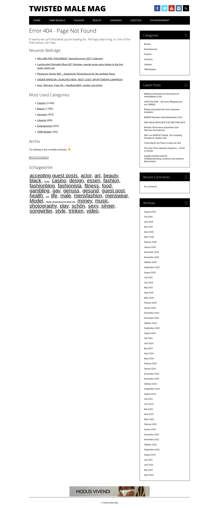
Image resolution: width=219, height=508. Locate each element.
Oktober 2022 (150, 444)
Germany (116, 20)
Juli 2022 (148, 460)
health (36, 195)
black (35, 180)
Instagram (179, 8)
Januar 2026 (150, 247)
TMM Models (57, 20)
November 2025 (151, 257)
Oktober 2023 (150, 384)
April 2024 (149, 353)
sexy (93, 206)
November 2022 (151, 439)
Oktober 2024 (150, 323)
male (65, 195)
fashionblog (42, 185)
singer (107, 206)
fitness (92, 185)
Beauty (97, 20)
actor (86, 175)
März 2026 (149, 237)
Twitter (164, 8)
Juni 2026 (148, 222)
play (64, 206)
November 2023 (151, 379)
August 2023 (150, 394)
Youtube (172, 8)
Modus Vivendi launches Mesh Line (60, 202)
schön (78, 206)
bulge (47, 181)
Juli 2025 (148, 277)
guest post (113, 190)
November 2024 (151, 318)
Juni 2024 (148, 343)
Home (37, 20)
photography (43, 206)
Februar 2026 (150, 242)
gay (56, 190)
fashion (111, 180)
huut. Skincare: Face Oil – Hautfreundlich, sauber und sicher (69, 85)
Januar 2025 (150, 308)
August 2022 (150, 455)
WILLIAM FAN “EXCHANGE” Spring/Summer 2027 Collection (70, 58)
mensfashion (88, 195)
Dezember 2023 (151, 374)
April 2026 (149, 232)
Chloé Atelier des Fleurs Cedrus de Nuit (162, 143)
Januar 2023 (150, 429)
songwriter (41, 211)
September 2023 (152, 389)
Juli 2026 (148, 217)
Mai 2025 (148, 287)
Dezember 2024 (151, 313)
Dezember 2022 (151, 434)
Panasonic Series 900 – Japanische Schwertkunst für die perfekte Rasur (76, 73)
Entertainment (160, 20)
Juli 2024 (148, 338)
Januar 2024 (150, 369)
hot (47, 196)
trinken (76, 211)
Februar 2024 (150, 363)
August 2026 (150, 212)
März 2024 (149, 358)
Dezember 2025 (151, 252)
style (60, 211)
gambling (39, 190)
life (54, 195)
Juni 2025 (148, 282)
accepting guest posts (54, 175)
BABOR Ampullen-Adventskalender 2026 (163, 117)
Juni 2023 (148, 404)
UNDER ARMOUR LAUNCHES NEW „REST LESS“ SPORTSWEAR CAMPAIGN (79, 79)
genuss (71, 190)
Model (36, 200)
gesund (90, 190)
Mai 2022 (148, 470)
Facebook (157, 8)
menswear (116, 195)
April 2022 (149, 475)
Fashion (79, 20)
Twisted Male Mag (67, 8)
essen (93, 180)
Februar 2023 (150, 424)
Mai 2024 (148, 348)
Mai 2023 (148, 409)
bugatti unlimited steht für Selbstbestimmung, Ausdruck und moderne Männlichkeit (164, 159)
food (107, 185)
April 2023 (149, 414)
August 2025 (150, 272)
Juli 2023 (148, 399)
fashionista (69, 185)
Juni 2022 (148, 465)
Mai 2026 (148, 227)
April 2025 (149, 293)
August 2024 (150, 333)
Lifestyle (135, 20)
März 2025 (149, 298)
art (97, 175)
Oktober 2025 (150, 262)
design (76, 180)
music (101, 200)
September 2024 (152, 328)
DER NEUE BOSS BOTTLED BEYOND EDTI (164, 122)
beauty (111, 175)
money (85, 200)
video (92, 211)
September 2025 (152, 267)
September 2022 (152, 449)
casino (59, 180)
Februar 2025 (150, 303)
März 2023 (149, 419)
